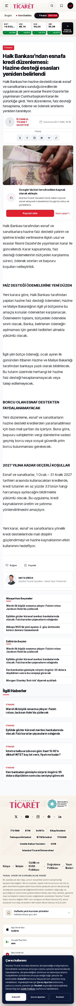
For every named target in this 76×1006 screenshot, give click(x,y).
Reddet (60, 997)
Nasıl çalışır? (62, 213)
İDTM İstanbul (44, 837)
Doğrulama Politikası (53, 866)
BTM (27, 830)
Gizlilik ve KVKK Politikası (34, 866)
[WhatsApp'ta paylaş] (34, 138)
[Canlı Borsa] (70, 5)
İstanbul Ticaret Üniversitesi (38, 850)
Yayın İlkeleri (69, 866)
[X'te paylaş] (20, 138)
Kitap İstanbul (57, 830)
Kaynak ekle (30, 213)
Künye (6, 866)
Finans (8, 47)
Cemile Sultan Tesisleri (32, 844)
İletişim (19, 866)
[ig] (38, 817)
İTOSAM (61, 837)
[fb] (49, 817)
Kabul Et (16, 997)
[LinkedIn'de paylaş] (42, 138)
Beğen (13, 565)
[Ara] (52, 6)
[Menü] (7, 6)
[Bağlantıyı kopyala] (56, 138)
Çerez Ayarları (38, 997)
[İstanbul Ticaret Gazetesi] (24, 5)
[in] (60, 817)
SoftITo (40, 830)
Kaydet (32, 565)
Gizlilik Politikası (28, 988)
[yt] (27, 817)
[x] (16, 817)
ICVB (53, 844)
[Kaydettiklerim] (61, 6)
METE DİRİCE (26, 577)
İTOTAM (15, 830)
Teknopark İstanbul (20, 837)
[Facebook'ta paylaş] (27, 138)
